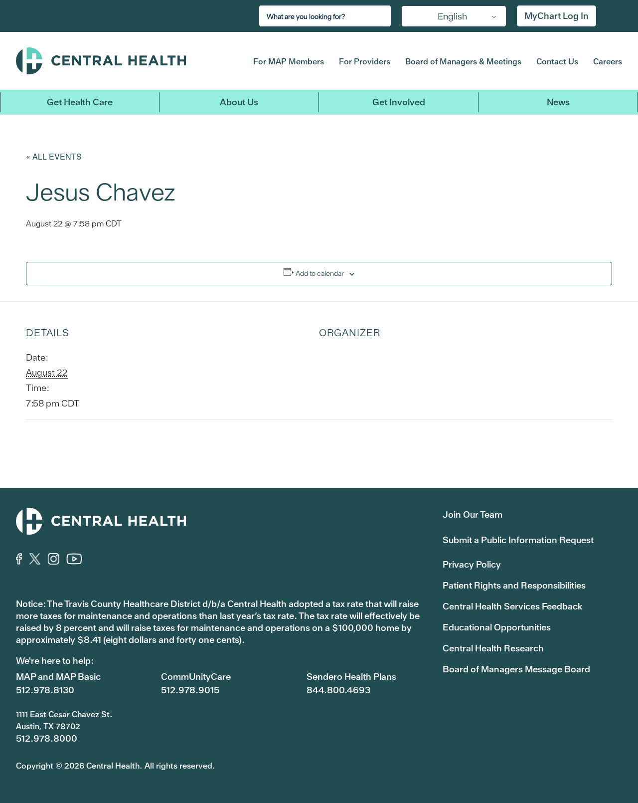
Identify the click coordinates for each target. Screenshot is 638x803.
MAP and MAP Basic (58, 676)
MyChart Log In (556, 15)
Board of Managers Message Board (516, 669)
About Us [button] (239, 102)
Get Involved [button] (398, 102)
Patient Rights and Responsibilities (514, 585)
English (452, 16)
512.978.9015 (190, 690)
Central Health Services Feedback (513, 606)
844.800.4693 (338, 690)
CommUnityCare (196, 676)
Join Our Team (472, 514)
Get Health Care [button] (80, 102)
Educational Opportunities (497, 627)
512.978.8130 (45, 690)
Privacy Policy (472, 564)
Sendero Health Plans (351, 676)
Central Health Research (493, 648)
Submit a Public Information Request (518, 540)
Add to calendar (320, 273)
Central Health (119, 60)
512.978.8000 (46, 738)
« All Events (54, 156)
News (558, 102)
